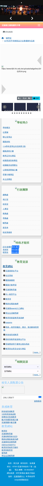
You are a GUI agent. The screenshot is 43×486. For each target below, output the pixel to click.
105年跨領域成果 (9, 414)
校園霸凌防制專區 (10, 160)
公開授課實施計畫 (10, 169)
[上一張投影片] (11, 18)
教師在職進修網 (12, 303)
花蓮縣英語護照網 (9, 442)
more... (36, 352)
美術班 (5, 249)
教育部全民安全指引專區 (16, 348)
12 (28, 110)
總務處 (5, 194)
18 (12, 113)
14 (33, 110)
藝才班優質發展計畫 (10, 419)
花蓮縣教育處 (11, 289)
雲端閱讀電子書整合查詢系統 (17, 344)
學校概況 (6, 127)
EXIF (37, 98)
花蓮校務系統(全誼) (9, 436)
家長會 (5, 227)
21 (19, 113)
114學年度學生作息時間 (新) (14, 146)
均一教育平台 (11, 294)
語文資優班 (7, 246)
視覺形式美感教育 (9, 417)
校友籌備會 (7, 232)
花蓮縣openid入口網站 (15, 308)
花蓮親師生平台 (12, 270)
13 (30, 110)
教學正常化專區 (9, 155)
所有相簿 (9, 31)
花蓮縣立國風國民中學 (11, 25)
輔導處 (5, 223)
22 (21, 113)
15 (35, 110)
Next (38, 107)
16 (37, 110)
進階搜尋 (37, 401)
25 (28, 113)
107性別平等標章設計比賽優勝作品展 (19, 40)
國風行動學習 (11, 285)
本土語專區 (7, 179)
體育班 (5, 252)
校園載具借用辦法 (10, 165)
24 (26, 113)
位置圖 (5, 132)
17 (39, 110)
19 (14, 113)
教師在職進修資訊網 (10, 439)
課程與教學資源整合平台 (16, 339)
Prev (4, 107)
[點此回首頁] (21, 10)
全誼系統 (9, 275)
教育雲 (8, 299)
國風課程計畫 (8, 151)
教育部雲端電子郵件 (10, 447)
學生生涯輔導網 (12, 313)
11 (26, 110)
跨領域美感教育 (12, 334)
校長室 (5, 204)
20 (17, 113)
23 (23, 113)
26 (30, 113)
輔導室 (8, 38)
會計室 (5, 199)
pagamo (9, 322)
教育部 (4, 431)
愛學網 (4, 453)
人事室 (5, 208)
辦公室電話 (7, 137)
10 (23, 110)
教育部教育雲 (7, 450)
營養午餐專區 (8, 174)
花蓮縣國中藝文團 (9, 422)
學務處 (5, 218)
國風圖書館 (10, 280)
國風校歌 (6, 141)
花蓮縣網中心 (19, 476)
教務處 (5, 213)
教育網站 (8, 266)
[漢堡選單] (39, 25)
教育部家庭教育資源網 (15, 317)
